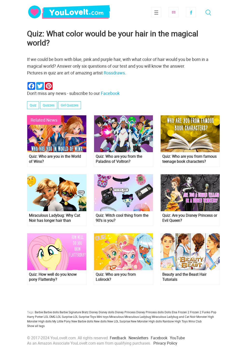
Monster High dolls (39, 321)
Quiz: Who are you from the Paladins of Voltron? (119, 159)
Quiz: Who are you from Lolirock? (116, 277)
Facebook (191, 12)
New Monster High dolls (146, 321)
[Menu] (156, 12)
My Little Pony (61, 321)
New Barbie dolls (82, 321)
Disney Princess (125, 312)
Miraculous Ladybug (137, 317)
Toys (185, 321)
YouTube (177, 337)
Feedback (118, 337)
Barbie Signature (70, 312)
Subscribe (173, 12)
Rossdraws (114, 73)
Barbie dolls (51, 312)
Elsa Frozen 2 (180, 312)
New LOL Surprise (118, 321)
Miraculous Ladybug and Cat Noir (174, 317)
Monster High (205, 317)
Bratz (85, 312)
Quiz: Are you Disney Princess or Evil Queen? (189, 218)
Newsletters (138, 337)
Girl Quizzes (69, 105)
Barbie (39, 312)
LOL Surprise (64, 317)
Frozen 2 (195, 312)
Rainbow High (172, 321)
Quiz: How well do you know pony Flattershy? (53, 277)
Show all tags (36, 326)
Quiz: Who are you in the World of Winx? (55, 159)
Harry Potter (35, 317)
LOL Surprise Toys (84, 317)
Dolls (168, 312)
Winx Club (195, 321)
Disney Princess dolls (150, 312)
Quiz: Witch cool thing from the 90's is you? (122, 218)
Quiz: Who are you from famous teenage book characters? (189, 159)
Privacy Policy (165, 343)
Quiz (33, 105)
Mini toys (103, 317)
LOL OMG (49, 317)
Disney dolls (106, 312)
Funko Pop (209, 312)
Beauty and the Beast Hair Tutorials (184, 277)
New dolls (100, 321)
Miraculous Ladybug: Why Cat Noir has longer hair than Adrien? (54, 218)
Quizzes (49, 105)
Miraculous (116, 317)
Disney (93, 312)
